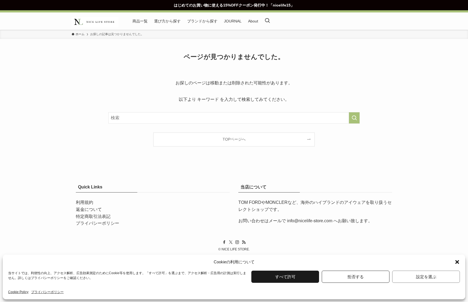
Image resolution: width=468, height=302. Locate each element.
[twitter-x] (230, 242)
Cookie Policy (18, 292)
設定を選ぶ (426, 276)
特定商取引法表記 (93, 216)
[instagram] (237, 242)
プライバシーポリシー (47, 278)
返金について (89, 209)
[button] (457, 262)
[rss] (243, 242)
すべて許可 (285, 276)
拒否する (355, 276)
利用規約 (84, 202)
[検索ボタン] (267, 21)
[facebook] (224, 242)
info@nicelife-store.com (309, 220)
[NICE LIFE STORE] (95, 21)
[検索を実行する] (354, 118)
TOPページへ (234, 139)
